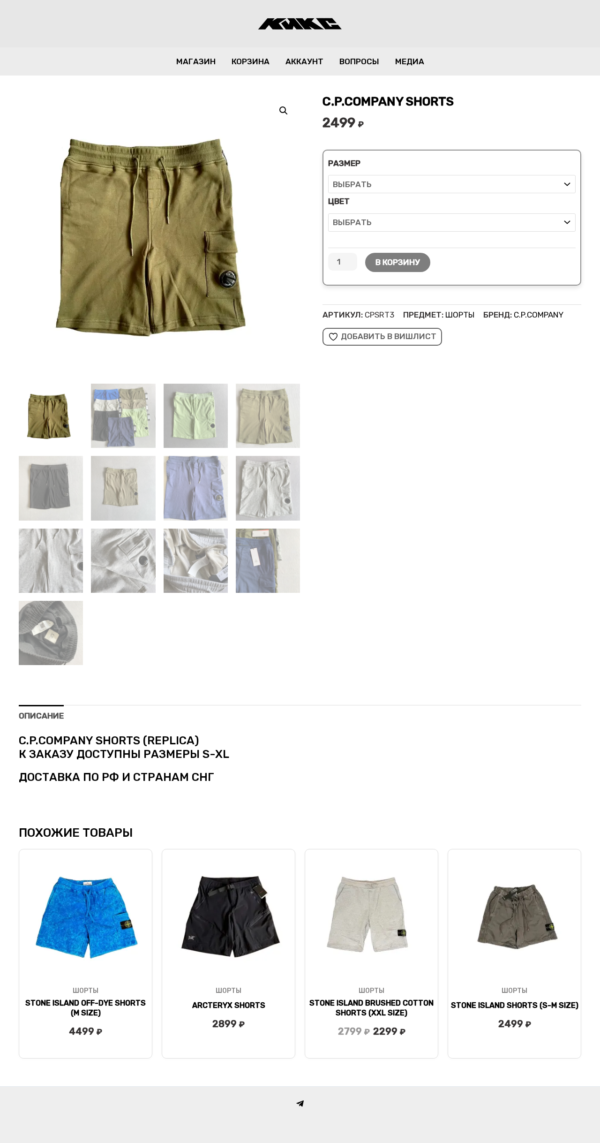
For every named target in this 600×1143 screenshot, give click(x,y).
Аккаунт (304, 61)
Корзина (251, 61)
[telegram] (300, 1103)
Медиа (409, 61)
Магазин (196, 61)
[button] (283, 110)
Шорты (459, 314)
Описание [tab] (41, 715)
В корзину (397, 262)
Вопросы (359, 61)
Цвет (339, 201)
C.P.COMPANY (538, 314)
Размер (344, 163)
